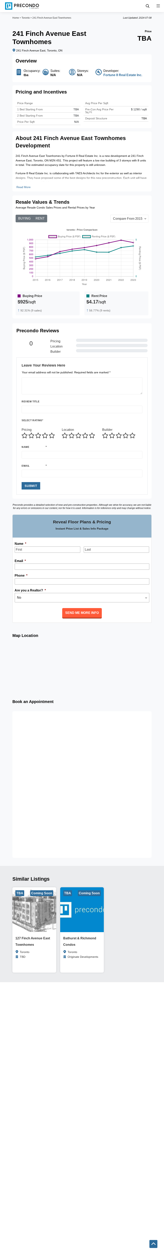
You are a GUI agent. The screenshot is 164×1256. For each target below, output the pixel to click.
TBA (76, 115)
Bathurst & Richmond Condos (79, 941)
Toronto (26, 17)
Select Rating (32, 420)
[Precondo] (22, 6)
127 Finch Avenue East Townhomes (32, 941)
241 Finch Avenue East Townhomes (51, 17)
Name (25, 447)
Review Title (30, 401)
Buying (24, 218)
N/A (76, 121)
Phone (21, 575)
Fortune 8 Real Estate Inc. (122, 75)
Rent (40, 218)
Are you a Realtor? (30, 590)
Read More (23, 187)
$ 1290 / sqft (139, 109)
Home (15, 17)
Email (26, 465)
